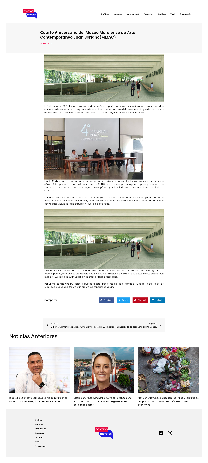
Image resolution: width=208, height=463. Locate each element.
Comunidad (133, 14)
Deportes (148, 14)
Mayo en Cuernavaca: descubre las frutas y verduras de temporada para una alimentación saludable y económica (168, 401)
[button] (106, 300)
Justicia (162, 14)
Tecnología (185, 14)
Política (105, 14)
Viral (172, 14)
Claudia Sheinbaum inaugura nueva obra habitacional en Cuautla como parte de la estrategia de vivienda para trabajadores (103, 401)
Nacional (118, 14)
